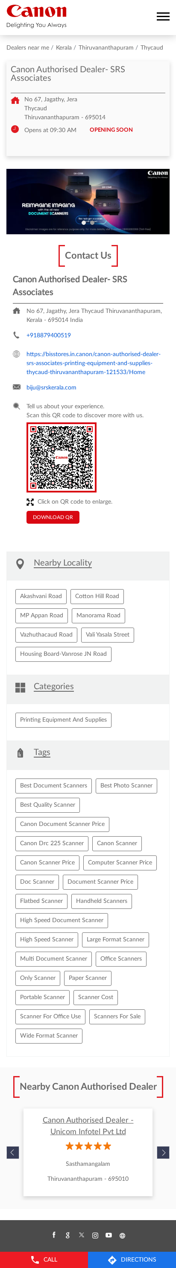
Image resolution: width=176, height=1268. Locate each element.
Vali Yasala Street (107, 635)
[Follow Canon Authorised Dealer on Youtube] (108, 1235)
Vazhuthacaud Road (46, 635)
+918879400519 (48, 336)
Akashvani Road (41, 596)
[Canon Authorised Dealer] (36, 16)
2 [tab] (92, 223)
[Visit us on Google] (67, 1235)
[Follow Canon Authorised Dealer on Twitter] (81, 1235)
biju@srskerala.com (51, 388)
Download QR (53, 517)
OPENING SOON (111, 130)
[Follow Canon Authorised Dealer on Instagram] (95, 1235)
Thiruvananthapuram (106, 48)
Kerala (64, 48)
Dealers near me (27, 48)
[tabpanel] (88, 201)
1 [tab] (84, 223)
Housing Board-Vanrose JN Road (63, 654)
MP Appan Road (41, 616)
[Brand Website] (122, 1235)
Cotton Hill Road (97, 596)
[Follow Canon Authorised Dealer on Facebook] (54, 1235)
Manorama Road (98, 616)
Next (163, 1152)
